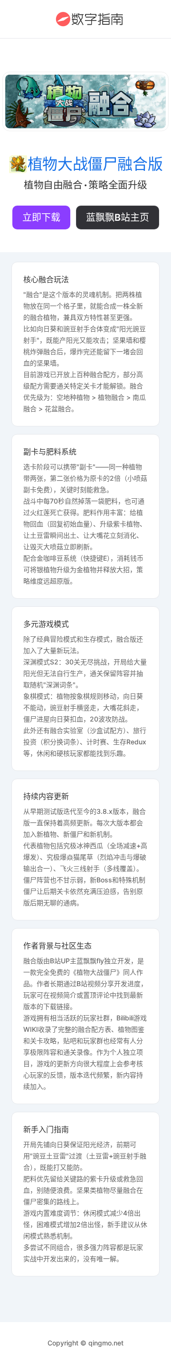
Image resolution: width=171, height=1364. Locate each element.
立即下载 (41, 217)
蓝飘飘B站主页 (117, 217)
